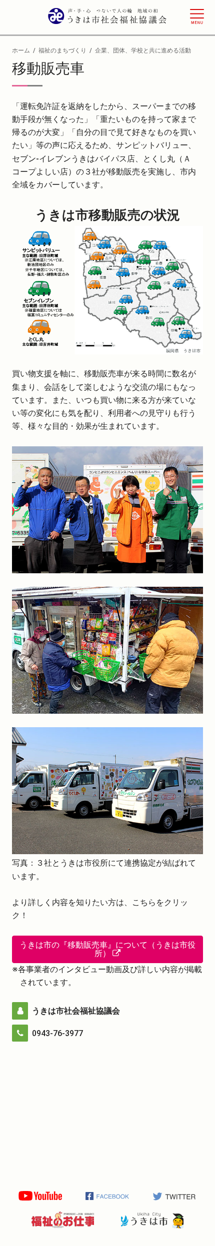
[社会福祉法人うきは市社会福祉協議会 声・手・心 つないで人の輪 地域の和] (108, 18)
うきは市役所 (152, 1220)
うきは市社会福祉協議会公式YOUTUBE (40, 1196)
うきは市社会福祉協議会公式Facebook (107, 1196)
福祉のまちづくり (62, 50)
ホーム (21, 50)
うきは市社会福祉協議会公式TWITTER (175, 1196)
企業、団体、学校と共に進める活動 (143, 50)
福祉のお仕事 (63, 1220)
